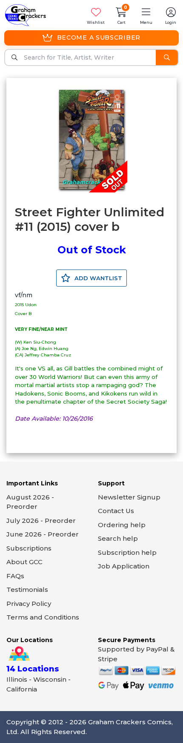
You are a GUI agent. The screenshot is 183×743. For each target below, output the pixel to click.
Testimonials (27, 589)
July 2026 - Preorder (41, 520)
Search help (118, 538)
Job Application (123, 566)
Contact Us (116, 511)
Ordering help (122, 525)
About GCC (24, 562)
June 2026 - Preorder (42, 534)
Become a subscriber (98, 37)
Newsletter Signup (129, 497)
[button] (146, 15)
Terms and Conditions (42, 617)
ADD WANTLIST (97, 278)
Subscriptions (28, 548)
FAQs (15, 576)
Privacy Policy (28, 604)
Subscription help (127, 552)
